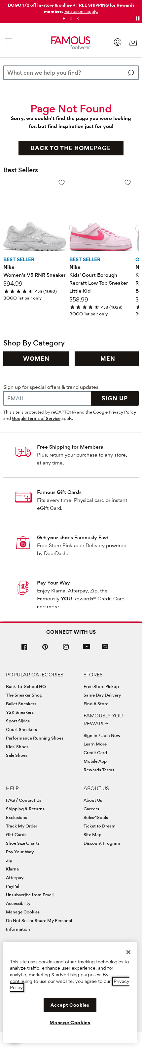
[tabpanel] (71, 7)
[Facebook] (24, 649)
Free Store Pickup (101, 686)
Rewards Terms (99, 769)
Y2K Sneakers (20, 712)
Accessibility (18, 903)
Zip (9, 860)
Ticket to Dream (100, 825)
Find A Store (96, 703)
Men (107, 358)
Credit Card (95, 752)
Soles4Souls (96, 817)
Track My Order (21, 825)
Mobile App (95, 761)
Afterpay (14, 877)
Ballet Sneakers (21, 703)
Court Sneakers (21, 729)
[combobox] (71, 72)
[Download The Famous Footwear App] (105, 647)
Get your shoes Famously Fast (72, 537)
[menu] (8, 45)
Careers (91, 808)
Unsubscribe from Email (29, 894)
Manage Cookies (23, 911)
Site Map (92, 834)
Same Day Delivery (102, 695)
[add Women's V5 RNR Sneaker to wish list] (61, 182)
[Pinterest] (45, 649)
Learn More (95, 743)
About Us (93, 800)
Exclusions (16, 817)
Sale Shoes (16, 755)
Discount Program (102, 843)
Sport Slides (18, 720)
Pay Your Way (53, 583)
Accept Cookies (70, 1005)
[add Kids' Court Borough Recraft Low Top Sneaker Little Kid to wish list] (127, 182)
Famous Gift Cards (59, 492)
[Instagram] (66, 649)
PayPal (12, 886)
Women (36, 358)
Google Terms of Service (36, 418)
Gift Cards (16, 834)
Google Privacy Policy (114, 412)
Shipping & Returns (25, 808)
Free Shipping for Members (70, 447)
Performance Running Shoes (34, 738)
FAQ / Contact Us (23, 800)
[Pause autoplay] (137, 18)
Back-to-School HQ (26, 686)
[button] (81, 11)
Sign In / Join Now (102, 735)
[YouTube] (86, 649)
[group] (36, 358)
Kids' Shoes (17, 746)
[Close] (128, 952)
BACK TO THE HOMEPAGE (71, 147)
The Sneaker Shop (24, 695)
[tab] (64, 19)
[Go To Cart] (133, 43)
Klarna (12, 868)
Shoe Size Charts (23, 843)
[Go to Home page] (71, 42)
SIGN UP (115, 398)
